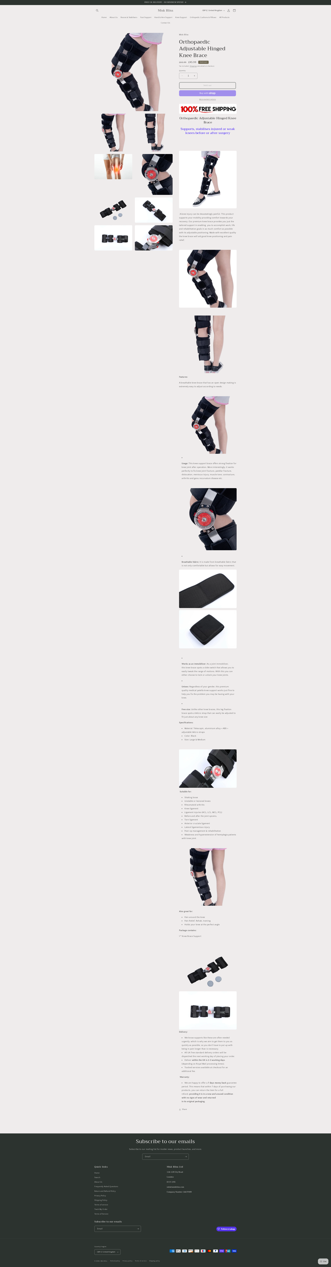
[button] (97, 10)
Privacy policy (128, 1261)
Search (97, 1177)
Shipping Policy (100, 1200)
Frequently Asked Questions (106, 1187)
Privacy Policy (100, 1196)
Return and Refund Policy (105, 1191)
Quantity (182, 71)
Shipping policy (154, 1261)
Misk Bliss (104, 1261)
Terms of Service (101, 1214)
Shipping (193, 66)
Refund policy (115, 1261)
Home (96, 1173)
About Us (98, 1182)
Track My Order (100, 1209)
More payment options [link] (207, 99)
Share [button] (184, 1109)
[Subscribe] (186, 1157)
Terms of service (101, 1205)
